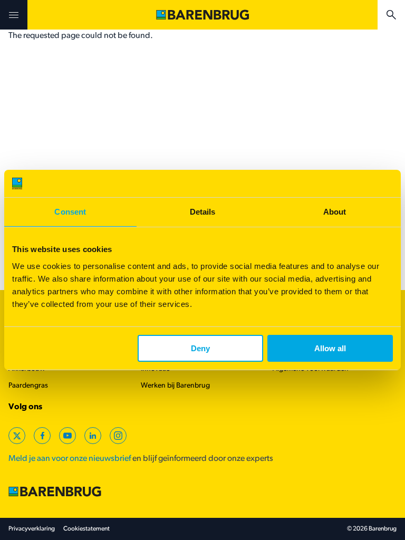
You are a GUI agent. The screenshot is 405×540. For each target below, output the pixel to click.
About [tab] (334, 211)
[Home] (202, 14)
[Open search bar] (391, 15)
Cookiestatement (86, 529)
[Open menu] (13, 15)
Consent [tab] (70, 211)
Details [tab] (203, 211)
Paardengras (28, 386)
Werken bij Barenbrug (175, 386)
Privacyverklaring (31, 529)
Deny (200, 348)
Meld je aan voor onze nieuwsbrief (69, 459)
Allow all (330, 348)
